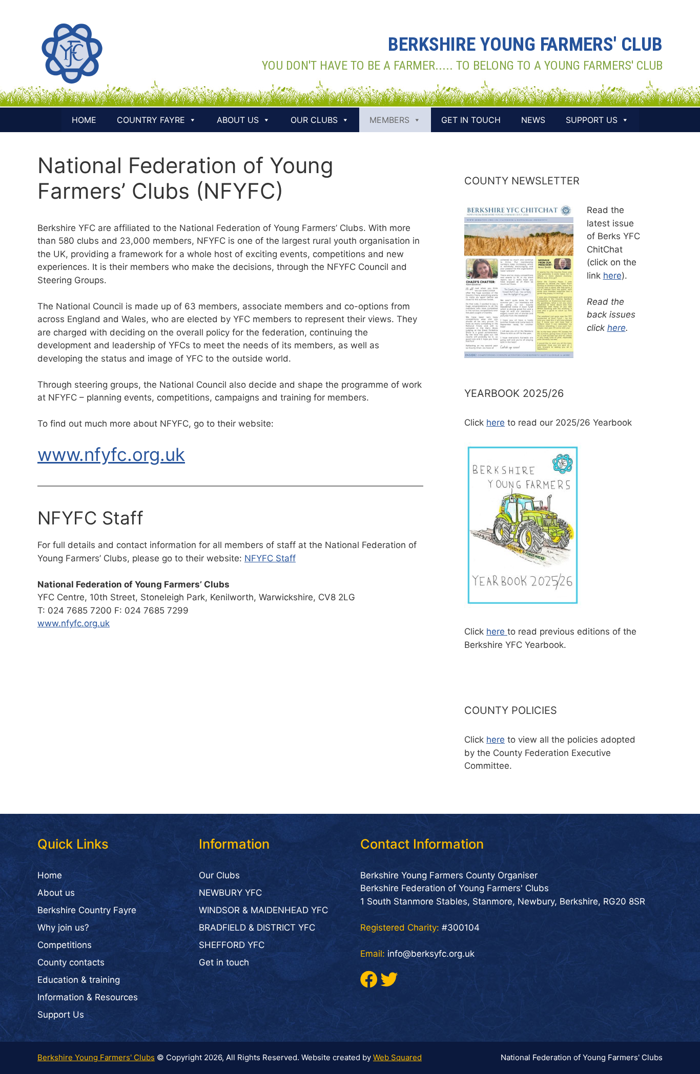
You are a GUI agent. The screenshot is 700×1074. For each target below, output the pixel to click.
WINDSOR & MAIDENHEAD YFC (263, 910)
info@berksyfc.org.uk (431, 954)
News (533, 120)
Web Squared (397, 1057)
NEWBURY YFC (230, 893)
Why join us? (63, 927)
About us (238, 120)
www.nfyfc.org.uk (111, 454)
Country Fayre (151, 120)
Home (84, 120)
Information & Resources (87, 997)
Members (389, 120)
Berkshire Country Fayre (86, 910)
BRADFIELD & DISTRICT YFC (257, 927)
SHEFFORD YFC (231, 945)
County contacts (71, 962)
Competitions (64, 945)
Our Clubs (314, 120)
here (612, 275)
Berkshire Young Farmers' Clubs (96, 1057)
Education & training (78, 980)
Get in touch (471, 120)
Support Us (591, 120)
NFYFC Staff (270, 558)
